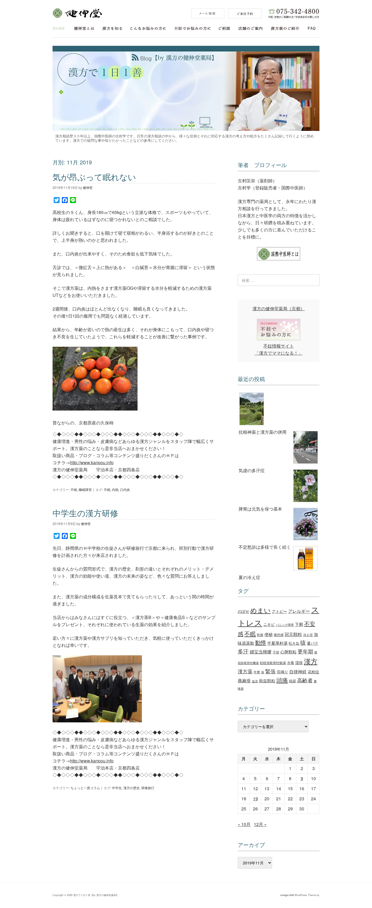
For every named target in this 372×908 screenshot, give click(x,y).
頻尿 (292, 680)
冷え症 (308, 634)
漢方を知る (112, 28)
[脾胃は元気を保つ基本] (278, 486)
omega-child (287, 895)
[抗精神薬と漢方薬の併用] (278, 409)
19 (255, 798)
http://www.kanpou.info (92, 462)
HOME (59, 28)
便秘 (268, 634)
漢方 (311, 661)
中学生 (117, 787)
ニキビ (269, 624)
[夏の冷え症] (278, 559)
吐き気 (294, 643)
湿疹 (299, 662)
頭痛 (282, 680)
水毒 (290, 662)
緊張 (270, 671)
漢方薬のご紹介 (285, 28)
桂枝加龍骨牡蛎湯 (273, 662)
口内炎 (125, 489)
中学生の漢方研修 (85, 513)
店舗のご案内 (250, 28)
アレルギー (299, 611)
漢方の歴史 (131, 787)
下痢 (299, 624)
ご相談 (224, 28)
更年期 (305, 651)
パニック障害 (285, 625)
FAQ (311, 28)
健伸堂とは (84, 28)
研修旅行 (147, 787)
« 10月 (244, 824)
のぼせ (243, 611)
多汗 (243, 651)
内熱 (115, 489)
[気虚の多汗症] (278, 448)
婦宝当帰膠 (261, 651)
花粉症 (313, 671)
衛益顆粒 (267, 680)
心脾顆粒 (288, 651)
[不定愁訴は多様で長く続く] (278, 525)
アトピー (279, 611)
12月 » (260, 824)
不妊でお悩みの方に (192, 28)
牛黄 (257, 671)
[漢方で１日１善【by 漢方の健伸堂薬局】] (186, 129)
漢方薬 (245, 671)
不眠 (74, 489)
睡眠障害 (85, 489)
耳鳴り (282, 671)
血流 (255, 681)
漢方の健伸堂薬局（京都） (278, 308)
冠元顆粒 (293, 634)
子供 (276, 652)
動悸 (260, 642)
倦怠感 (278, 634)
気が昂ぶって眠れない (94, 177)
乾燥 (260, 634)
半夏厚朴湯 (277, 643)
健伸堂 (77, 13)
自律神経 (298, 671)
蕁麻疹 (244, 680)
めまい (260, 610)
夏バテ (312, 643)
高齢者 (305, 680)
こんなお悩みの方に (148, 28)
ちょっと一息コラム (85, 787)
